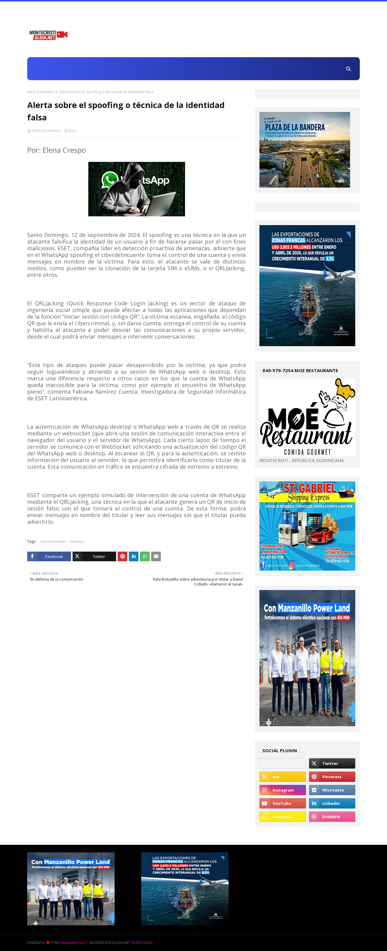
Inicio (31, 91)
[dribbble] (332, 817)
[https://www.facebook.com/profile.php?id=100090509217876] (282, 763)
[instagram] (282, 790)
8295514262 (142, 942)
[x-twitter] (332, 763)
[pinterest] (332, 777)
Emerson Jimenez (46, 130)
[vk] (332, 790)
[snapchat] (282, 817)
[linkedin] (332, 803)
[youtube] (282, 803)
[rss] (282, 777)
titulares (47, 91)
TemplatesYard (73, 942)
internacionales (53, 541)
